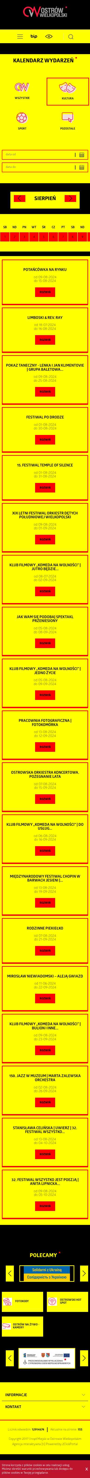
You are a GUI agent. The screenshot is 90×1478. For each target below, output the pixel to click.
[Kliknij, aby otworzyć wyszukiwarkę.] (70, 36)
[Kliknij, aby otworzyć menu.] (19, 36)
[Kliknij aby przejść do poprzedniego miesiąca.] (19, 198)
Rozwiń (45, 292)
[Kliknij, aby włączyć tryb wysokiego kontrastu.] (48, 36)
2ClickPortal (70, 1444)
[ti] (43, 1444)
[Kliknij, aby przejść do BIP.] (34, 36)
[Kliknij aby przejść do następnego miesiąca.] (70, 198)
